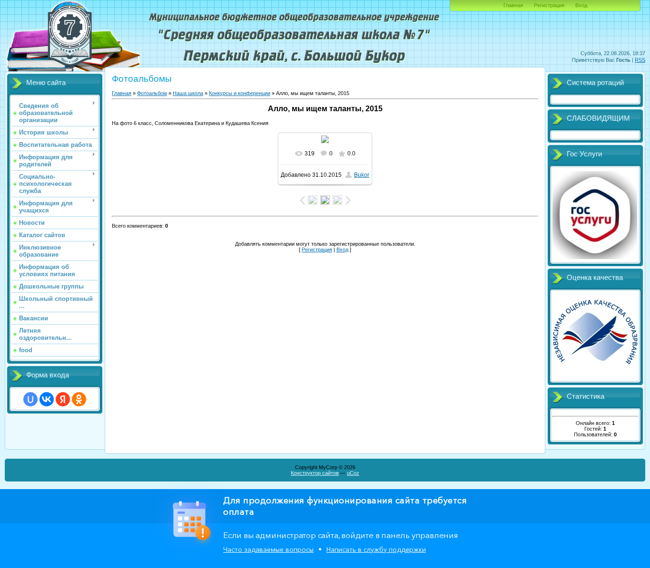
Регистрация (549, 5)
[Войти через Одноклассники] (79, 399)
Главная (513, 5)
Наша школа (188, 93)
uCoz (353, 473)
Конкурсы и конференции (239, 93)
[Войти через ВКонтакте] (46, 399)
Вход (581, 5)
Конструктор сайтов (315, 473)
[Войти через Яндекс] (63, 399)
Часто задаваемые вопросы (268, 549)
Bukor (361, 175)
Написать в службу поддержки (376, 549)
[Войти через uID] (30, 399)
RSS (640, 60)
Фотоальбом (152, 93)
